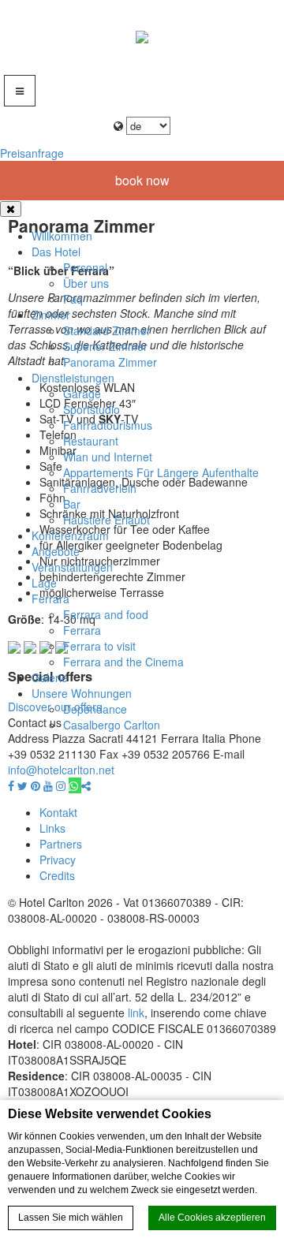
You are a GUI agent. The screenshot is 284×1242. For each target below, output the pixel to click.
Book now (142, 180)
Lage (44, 583)
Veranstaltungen (72, 567)
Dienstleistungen (73, 378)
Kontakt (58, 812)
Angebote (56, 551)
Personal (85, 267)
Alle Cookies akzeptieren (212, 1217)
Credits (57, 875)
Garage (82, 393)
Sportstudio (91, 409)
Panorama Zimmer (110, 362)
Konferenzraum (70, 535)
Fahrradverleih (99, 488)
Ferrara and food (105, 614)
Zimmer (51, 315)
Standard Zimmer (107, 330)
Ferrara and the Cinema (123, 661)
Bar (71, 504)
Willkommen (62, 236)
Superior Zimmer (105, 346)
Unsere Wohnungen (82, 693)
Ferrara (50, 598)
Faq (73, 299)
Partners (60, 844)
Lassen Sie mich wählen (70, 1217)
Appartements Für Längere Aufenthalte (161, 472)
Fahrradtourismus (107, 425)
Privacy (57, 859)
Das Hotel (56, 251)
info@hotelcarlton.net (61, 770)
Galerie (50, 677)
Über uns (86, 283)
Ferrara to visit (99, 646)
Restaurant (90, 441)
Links (52, 828)
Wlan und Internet (107, 456)
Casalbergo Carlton (111, 725)
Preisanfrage (32, 153)
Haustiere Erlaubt (106, 520)
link (136, 1012)
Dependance (95, 709)
